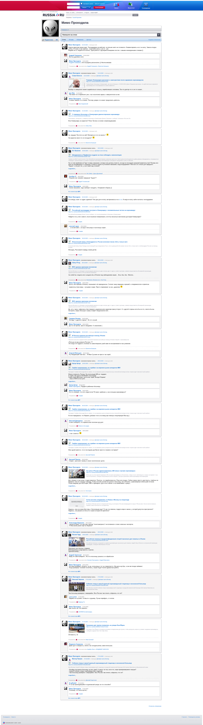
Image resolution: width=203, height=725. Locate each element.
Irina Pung (103, 280)
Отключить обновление (155, 706)
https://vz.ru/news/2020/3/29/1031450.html (79, 211)
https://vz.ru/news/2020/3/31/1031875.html (97, 81)
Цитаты (88, 39)
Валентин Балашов (103, 66)
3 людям (80, 395)
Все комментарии (74, 191)
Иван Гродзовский (83, 103)
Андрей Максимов (104, 560)
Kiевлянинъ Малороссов (93, 280)
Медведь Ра (81, 602)
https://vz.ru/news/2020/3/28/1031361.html (97, 540)
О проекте (184, 717)
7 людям (80, 290)
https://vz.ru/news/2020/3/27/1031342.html (97, 501)
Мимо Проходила (74, 386)
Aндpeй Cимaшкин (75, 62)
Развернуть (65, 29)
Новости (13, 717)
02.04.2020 (85, 44)
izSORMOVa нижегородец (85, 611)
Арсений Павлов (90, 455)
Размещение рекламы (194, 717)
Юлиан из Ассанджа (83, 426)
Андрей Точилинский (83, 181)
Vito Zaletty (89, 173)
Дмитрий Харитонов (91, 680)
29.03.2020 (85, 206)
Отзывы (71, 39)
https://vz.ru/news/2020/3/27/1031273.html (97, 626)
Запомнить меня (88, 4)
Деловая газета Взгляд (103, 75)
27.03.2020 (100, 577)
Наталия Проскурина (92, 560)
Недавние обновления (154, 39)
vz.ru (120, 199)
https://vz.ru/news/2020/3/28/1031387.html (79, 268)
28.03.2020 (85, 238)
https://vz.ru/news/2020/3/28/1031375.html (79, 337)
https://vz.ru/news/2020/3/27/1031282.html (97, 585)
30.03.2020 (85, 131)
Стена (64, 39)
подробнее (71, 168)
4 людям (80, 221)
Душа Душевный (97, 173)
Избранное (80, 39)
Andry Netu (89, 125)
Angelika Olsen (91, 649)
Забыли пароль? (100, 4)
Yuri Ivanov (89, 490)
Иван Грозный (89, 639)
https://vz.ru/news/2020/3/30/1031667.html (79, 156)
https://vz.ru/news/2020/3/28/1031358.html (79, 369)
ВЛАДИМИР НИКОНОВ (102, 649)
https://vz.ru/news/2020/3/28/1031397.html (79, 243)
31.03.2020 (100, 73)
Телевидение (6, 717)
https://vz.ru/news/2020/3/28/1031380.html (97, 472)
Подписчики (49, 40)
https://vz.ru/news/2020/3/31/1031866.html (79, 116)
